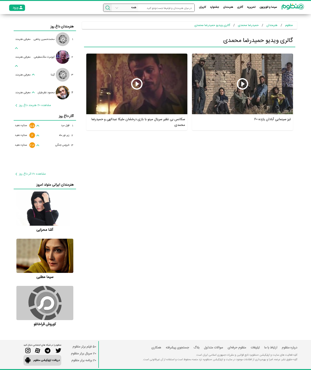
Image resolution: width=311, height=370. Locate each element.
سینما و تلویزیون (268, 7)
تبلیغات (255, 347)
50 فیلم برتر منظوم (84, 346)
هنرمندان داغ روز (62, 26)
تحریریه (251, 7)
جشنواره (214, 7)
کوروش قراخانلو (45, 324)
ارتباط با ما (270, 347)
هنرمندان (228, 7)
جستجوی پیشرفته (177, 347)
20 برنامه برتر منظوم (83, 360)
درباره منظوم (289, 347)
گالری (240, 7)
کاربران (202, 7)
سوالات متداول (213, 347)
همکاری (156, 347)
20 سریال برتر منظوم (83, 353)
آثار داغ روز (66, 116)
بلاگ (196, 347)
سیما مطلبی (45, 277)
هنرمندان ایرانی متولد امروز (55, 185)
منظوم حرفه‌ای (237, 347)
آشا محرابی (44, 230)
